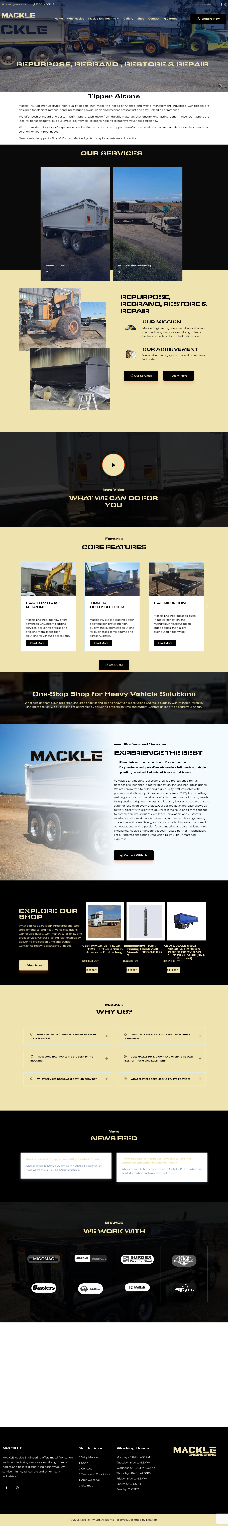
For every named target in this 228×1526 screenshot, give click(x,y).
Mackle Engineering (102, 18)
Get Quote (116, 665)
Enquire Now (210, 18)
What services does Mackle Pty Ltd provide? (67, 1079)
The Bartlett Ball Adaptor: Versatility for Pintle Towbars (64, 1159)
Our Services (143, 375)
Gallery (128, 18)
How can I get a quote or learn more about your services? (63, 1036)
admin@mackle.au (16, 4)
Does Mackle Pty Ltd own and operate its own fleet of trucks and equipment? (158, 1058)
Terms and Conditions (95, 1474)
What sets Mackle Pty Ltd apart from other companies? (157, 1036)
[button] (21, 606)
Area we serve (90, 1479)
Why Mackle (75, 18)
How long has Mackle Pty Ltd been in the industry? (61, 1058)
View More (34, 965)
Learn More (179, 375)
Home (59, 18)
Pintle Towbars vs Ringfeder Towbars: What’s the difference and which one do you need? (156, 1160)
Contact (153, 18)
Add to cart (91, 969)
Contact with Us (135, 855)
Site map (87, 1485)
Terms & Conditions (203, 4)
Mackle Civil (55, 266)
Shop (140, 18)
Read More (38, 643)
